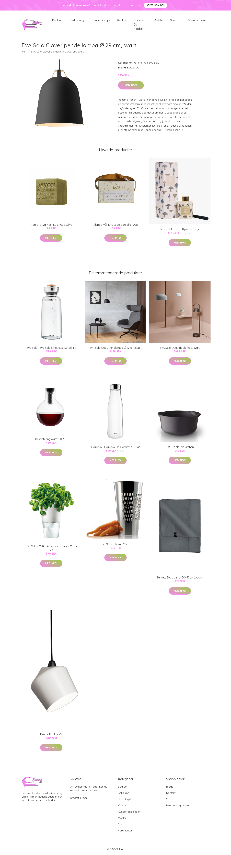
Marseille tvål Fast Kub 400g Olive (51, 224)
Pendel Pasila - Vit (51, 734)
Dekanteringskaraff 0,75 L (51, 439)
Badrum (58, 20)
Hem (24, 51)
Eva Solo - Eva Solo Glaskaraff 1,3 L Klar (115, 447)
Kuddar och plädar (139, 24)
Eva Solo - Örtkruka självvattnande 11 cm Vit (51, 548)
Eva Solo (154, 62)
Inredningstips (100, 20)
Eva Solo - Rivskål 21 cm (115, 544)
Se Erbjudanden (155, 5)
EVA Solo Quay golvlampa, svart (180, 347)
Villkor (170, 799)
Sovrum (175, 20)
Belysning (77, 20)
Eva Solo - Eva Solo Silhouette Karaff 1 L (51, 347)
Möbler (159, 20)
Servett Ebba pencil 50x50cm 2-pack (180, 577)
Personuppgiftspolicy (178, 805)
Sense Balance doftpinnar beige (180, 229)
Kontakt (171, 793)
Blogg (170, 786)
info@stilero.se (79, 797)
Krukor (122, 20)
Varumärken (197, 20)
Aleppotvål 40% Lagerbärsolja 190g (116, 224)
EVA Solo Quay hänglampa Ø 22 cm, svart (115, 347)
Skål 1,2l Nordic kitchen (180, 447)
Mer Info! (131, 85)
